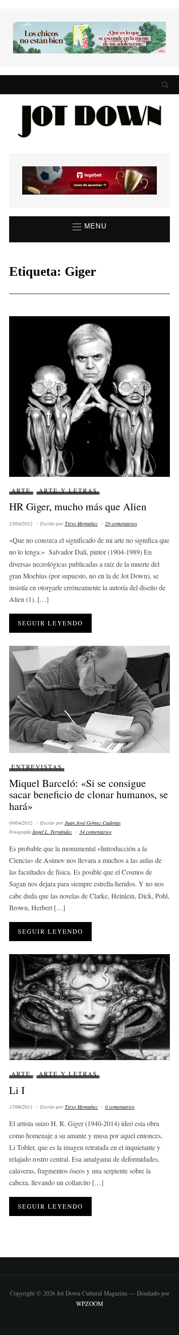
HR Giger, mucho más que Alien (77, 506)
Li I (17, 1090)
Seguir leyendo (50, 623)
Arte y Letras (68, 490)
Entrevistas (36, 767)
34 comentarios (96, 831)
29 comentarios (121, 523)
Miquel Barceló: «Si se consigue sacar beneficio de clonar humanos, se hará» (88, 794)
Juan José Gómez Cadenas (93, 822)
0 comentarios (120, 1106)
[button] (90, 226)
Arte (21, 490)
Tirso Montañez (81, 523)
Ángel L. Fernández (52, 831)
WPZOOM (89, 1303)
